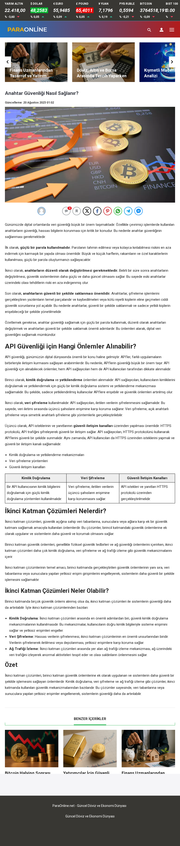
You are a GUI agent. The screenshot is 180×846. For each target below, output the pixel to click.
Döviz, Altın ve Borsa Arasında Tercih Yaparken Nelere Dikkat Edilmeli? (102, 76)
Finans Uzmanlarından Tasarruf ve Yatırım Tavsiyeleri (31, 76)
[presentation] (8, 61)
